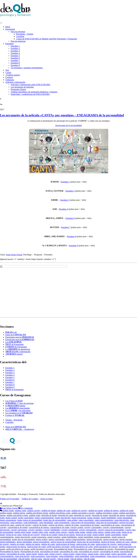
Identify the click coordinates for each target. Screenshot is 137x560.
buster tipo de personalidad (54, 520)
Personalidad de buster (63, 549)
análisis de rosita (126, 510)
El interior (15, 406)
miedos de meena (33, 544)
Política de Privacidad (9, 499)
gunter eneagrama (38, 537)
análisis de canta (63, 510)
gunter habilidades (69, 537)
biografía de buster (49, 515)
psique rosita (93, 554)
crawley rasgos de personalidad (111, 530)
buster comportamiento (44, 518)
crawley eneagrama (19, 530)
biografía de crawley (82, 515)
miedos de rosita (48, 544)
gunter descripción (22, 537)
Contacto (9, 77)
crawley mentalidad (69, 530)
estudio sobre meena (94, 532)
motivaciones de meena (16, 547)
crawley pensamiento (88, 530)
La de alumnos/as (17, 349)
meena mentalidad (24, 542)
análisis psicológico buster (37, 513)
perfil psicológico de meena (17, 549)
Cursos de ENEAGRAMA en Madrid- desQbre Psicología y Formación (46, 39)
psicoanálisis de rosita (16, 554)
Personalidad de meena (9, 551)
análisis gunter (6, 513)
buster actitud (11, 518)
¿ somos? (14, 354)
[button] (11, 506)
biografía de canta (65, 515)
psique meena (81, 554)
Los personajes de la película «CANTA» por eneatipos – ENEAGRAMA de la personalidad (62, 115)
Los (13, 342)
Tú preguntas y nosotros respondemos (27, 68)
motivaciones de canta (85, 544)
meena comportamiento (75, 539)
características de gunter (18, 527)
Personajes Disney (18, 89)
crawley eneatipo (35, 530)
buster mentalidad (124, 518)
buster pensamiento (8, 520)
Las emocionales (17, 408)
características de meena (39, 527)
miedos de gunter (17, 544)
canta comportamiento (104, 520)
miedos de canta (123, 542)
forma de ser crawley (31, 534)
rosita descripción (22, 556)
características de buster (89, 525)
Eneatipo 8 (15, 63)
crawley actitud (76, 527)
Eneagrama (10, 29)
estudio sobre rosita (112, 532)
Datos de (15, 335)
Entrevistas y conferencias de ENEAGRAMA (30, 94)
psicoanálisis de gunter (109, 551)
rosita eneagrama (38, 556)
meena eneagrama (110, 539)
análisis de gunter (95, 510)
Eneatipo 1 (15, 46)
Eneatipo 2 (15, 48)
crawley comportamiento (113, 527)
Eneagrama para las (19, 337)
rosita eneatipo (52, 556)
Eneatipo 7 (15, 60)
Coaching (20, 36)
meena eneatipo (125, 539)
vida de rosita (89, 559)
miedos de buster (108, 542)
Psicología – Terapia (24, 34)
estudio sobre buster (22, 532)
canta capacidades (86, 520)
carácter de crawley (23, 525)
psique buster (31, 554)
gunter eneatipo (53, 537)
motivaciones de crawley (106, 544)
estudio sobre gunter (76, 532)
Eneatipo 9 (15, 65)
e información (17, 351)
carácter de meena (55, 525)
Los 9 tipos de (13, 401)
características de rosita (59, 527)
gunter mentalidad (85, 537)
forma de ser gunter (49, 534)
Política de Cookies (30, 499)
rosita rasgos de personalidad (119, 556)
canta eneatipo (16, 522)
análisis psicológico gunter (107, 513)
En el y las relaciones (18, 410)
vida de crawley (49, 559)
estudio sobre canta (40, 532)
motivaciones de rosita (36, 547)
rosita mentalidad (82, 556)
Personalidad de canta (83, 549)
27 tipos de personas (19, 403)
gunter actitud (98, 534)
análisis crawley (33, 510)
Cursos (8, 72)
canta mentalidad (46, 522)
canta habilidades (30, 522)
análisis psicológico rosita (17, 515)
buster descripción (62, 518)
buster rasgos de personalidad (29, 520)
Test (7, 70)
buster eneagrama (78, 518)
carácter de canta (7, 525)
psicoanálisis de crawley (89, 551)
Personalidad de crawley (103, 549)
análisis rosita (34, 515)
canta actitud (72, 520)
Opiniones (9, 80)
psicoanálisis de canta (69, 551)
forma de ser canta (13, 534)
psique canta (43, 554)
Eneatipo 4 (15, 53)
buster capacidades (26, 518)
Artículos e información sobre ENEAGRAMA (30, 84)
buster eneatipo (93, 518)
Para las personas (18, 31)
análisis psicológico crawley (83, 513)
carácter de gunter (39, 525)
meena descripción (94, 539)
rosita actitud (105, 554)
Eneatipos (9, 43)
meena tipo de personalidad (88, 542)
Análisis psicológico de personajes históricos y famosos (34, 92)
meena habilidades (8, 542)
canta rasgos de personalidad (83, 522)
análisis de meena (111, 510)
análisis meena (19, 513)
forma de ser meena (66, 534)
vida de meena (76, 559)
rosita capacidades (119, 554)
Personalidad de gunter (124, 549)
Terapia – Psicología (13, 420)
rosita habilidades (66, 556)
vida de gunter (63, 559)
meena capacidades (56, 539)
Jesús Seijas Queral (14, 254)
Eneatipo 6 (15, 58)
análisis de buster (48, 510)
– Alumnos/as (19, 429)
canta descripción (121, 520)
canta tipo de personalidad (107, 522)
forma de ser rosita (83, 534)
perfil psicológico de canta (82, 547)
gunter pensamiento (102, 537)
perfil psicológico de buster (58, 547)
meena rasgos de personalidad (63, 542)
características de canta (110, 525)
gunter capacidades (113, 534)
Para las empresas (18, 41)
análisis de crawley (79, 510)
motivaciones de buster (65, 544)
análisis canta (20, 510)
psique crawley (55, 554)
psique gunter (68, 554)
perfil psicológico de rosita (42, 549)
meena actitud (41, 539)
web (11, 332)
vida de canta (36, 559)
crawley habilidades (51, 530)
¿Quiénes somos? (12, 75)
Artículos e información (15, 82)
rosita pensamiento (98, 556)
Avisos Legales (46, 499)
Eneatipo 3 (15, 51)
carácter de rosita (71, 525)
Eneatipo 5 (15, 56)
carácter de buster (126, 522)
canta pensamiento (62, 522)
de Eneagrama (14, 344)
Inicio (7, 27)
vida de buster (24, 559)
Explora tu (15, 415)
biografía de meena (117, 515)
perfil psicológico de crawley (106, 547)
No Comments (26, 508)
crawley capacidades (93, 527)
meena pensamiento (41, 542)
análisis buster (8, 510)
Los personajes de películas (22, 87)
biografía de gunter (100, 515)
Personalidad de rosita (29, 551)
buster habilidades (108, 518)
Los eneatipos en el (19, 413)
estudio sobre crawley (58, 532)
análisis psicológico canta (59, 513)
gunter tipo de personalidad (23, 539)
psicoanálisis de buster (49, 551)
